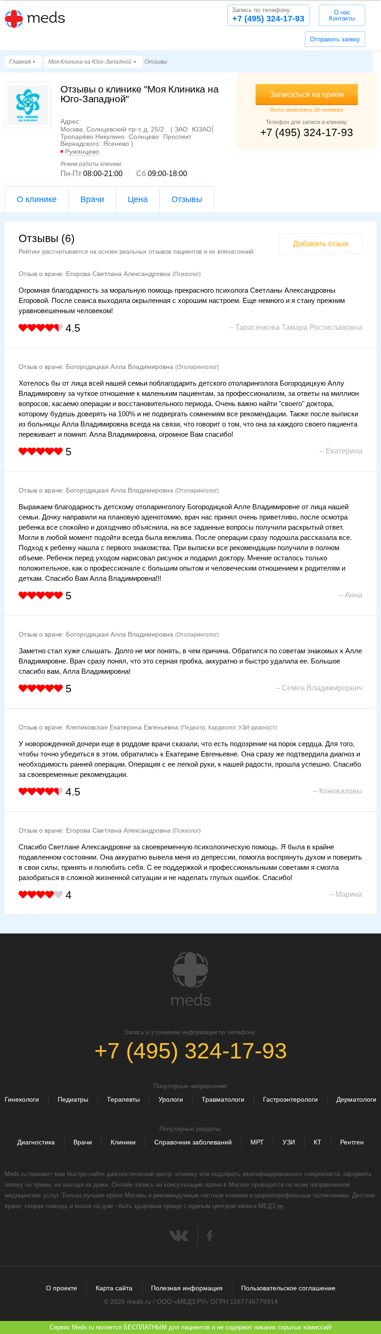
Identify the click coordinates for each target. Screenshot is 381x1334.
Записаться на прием (307, 95)
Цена (138, 199)
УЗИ (288, 1142)
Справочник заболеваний (193, 1142)
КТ (318, 1142)
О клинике (37, 199)
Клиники (123, 1142)
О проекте (61, 1288)
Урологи (170, 1099)
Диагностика (36, 1142)
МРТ (257, 1142)
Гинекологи (22, 1099)
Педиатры (73, 1099)
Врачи (92, 199)
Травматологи (223, 1099)
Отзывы (186, 199)
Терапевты (123, 1099)
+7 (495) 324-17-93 (268, 15)
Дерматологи (356, 1099)
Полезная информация (187, 1288)
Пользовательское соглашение (288, 1288)
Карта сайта (114, 1288)
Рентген (352, 1142)
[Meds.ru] (190, 979)
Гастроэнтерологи (290, 1099)
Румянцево (82, 151)
